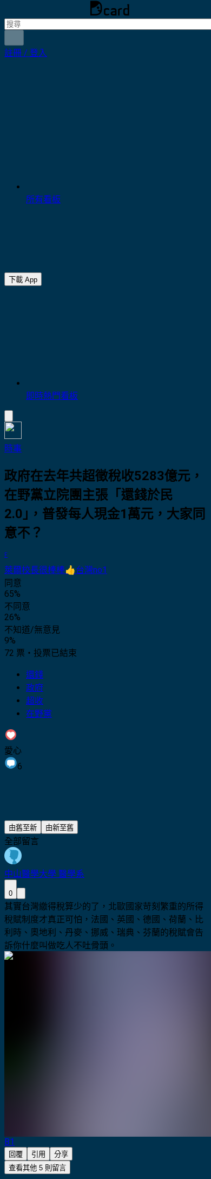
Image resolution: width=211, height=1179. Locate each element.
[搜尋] (14, 38)
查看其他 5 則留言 (37, 1168)
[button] (25, 53)
